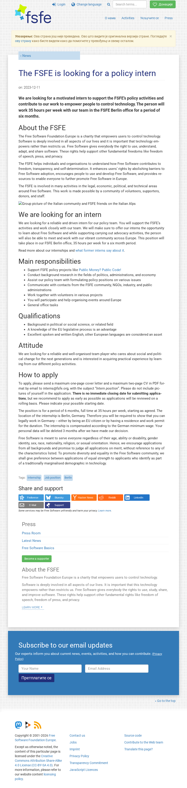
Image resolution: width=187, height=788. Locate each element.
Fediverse (32, 497)
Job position (52, 477)
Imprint (75, 749)
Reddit (112, 497)
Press (169, 18)
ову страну (23, 41)
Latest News (31, 541)
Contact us (77, 735)
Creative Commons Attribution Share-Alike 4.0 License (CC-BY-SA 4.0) (38, 760)
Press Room (31, 533)
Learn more (31, 606)
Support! (59, 505)
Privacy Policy (79, 756)
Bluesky (59, 497)
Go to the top (166, 701)
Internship (34, 477)
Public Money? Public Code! (100, 270)
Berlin (68, 477)
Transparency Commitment (89, 763)
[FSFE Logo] (33, 14)
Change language (88, 4)
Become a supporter (36, 558)
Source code (133, 735)
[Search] (108, 4)
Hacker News (85, 497)
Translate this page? (138, 749)
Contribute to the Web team (143, 742)
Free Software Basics (38, 548)
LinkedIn (138, 497)
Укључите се (149, 18)
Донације (165, 4)
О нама (110, 18)
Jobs (73, 742)
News (26, 56)
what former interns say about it (99, 250)
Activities (128, 18)
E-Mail (32, 505)
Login (60, 4)
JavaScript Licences (84, 770)
